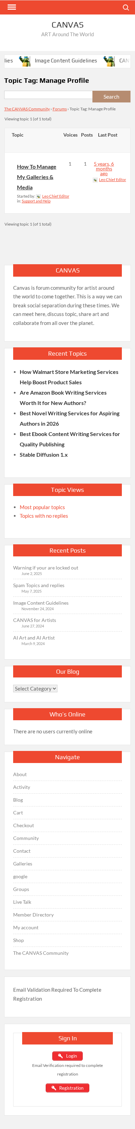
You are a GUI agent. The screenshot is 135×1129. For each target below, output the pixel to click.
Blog (18, 800)
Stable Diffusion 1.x (44, 454)
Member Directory (33, 915)
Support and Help (36, 201)
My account (25, 927)
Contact (21, 851)
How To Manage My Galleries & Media (36, 176)
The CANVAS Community (27, 108)
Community (26, 838)
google (20, 876)
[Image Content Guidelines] (21, 60)
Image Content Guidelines (60, 60)
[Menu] (11, 7)
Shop (18, 940)
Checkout (23, 825)
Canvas (68, 24)
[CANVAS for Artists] (105, 60)
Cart (18, 812)
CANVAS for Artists (34, 620)
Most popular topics (42, 507)
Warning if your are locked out (45, 568)
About (20, 774)
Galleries (22, 863)
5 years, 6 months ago (104, 168)
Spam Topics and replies (38, 585)
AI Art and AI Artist (34, 638)
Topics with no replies (44, 516)
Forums (60, 108)
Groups (21, 889)
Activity (21, 787)
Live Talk (22, 902)
